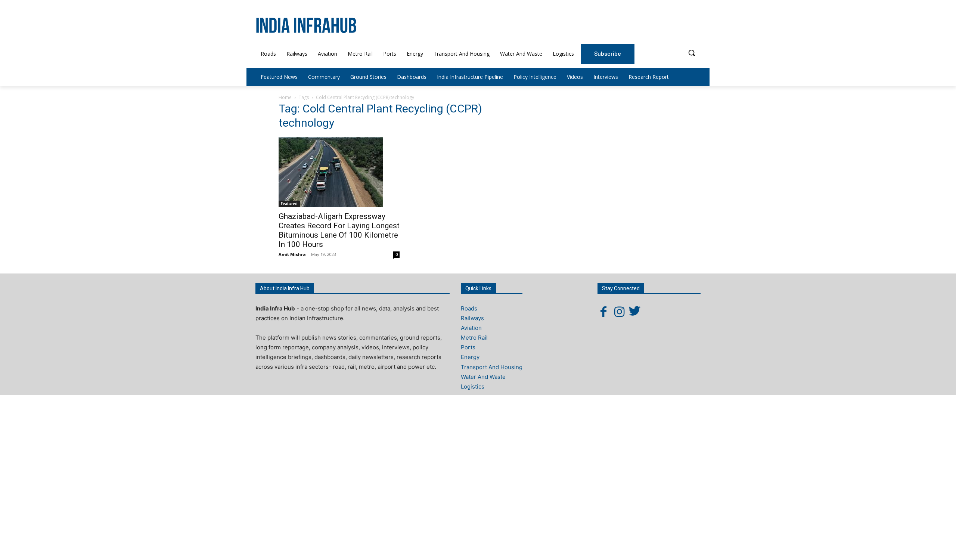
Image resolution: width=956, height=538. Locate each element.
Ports (468, 347)
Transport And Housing (491, 367)
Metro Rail (474, 337)
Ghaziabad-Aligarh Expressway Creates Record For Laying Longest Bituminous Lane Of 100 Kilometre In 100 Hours (339, 230)
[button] (692, 53)
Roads (469, 308)
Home (285, 97)
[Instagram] (619, 312)
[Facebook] (603, 312)
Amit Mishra (292, 254)
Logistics (472, 386)
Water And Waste (483, 376)
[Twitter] (635, 312)
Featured (289, 203)
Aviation (471, 327)
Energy (470, 357)
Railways (472, 318)
